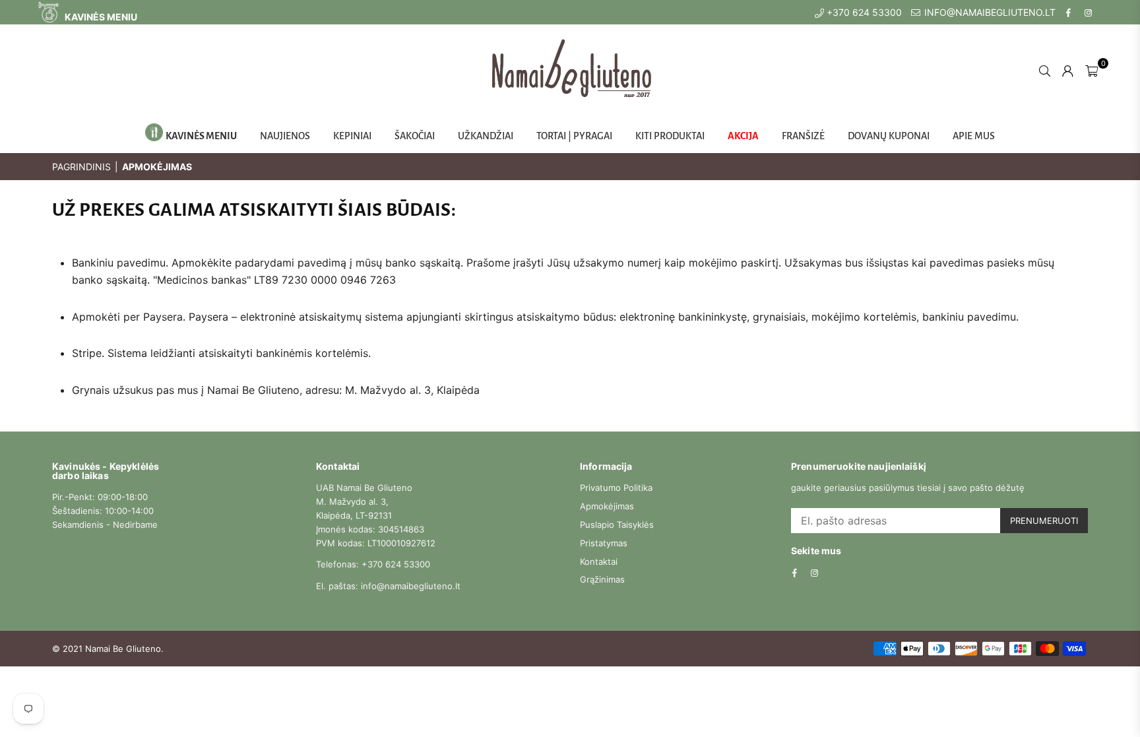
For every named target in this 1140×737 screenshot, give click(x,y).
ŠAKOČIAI (415, 136)
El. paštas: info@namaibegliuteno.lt (388, 586)
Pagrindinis (81, 166)
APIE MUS (974, 136)
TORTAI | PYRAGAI (574, 136)
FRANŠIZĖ (803, 136)
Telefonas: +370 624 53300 (373, 564)
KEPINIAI (352, 136)
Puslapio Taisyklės (617, 524)
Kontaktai (599, 561)
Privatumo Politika (616, 487)
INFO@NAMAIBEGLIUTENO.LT (989, 12)
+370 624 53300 (863, 12)
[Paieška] (1044, 70)
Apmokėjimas (607, 506)
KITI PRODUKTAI (670, 136)
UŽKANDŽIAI (485, 136)
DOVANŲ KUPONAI (889, 136)
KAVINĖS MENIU (100, 16)
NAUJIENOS (285, 136)
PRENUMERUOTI (1044, 520)
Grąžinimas (602, 579)
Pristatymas (603, 543)
